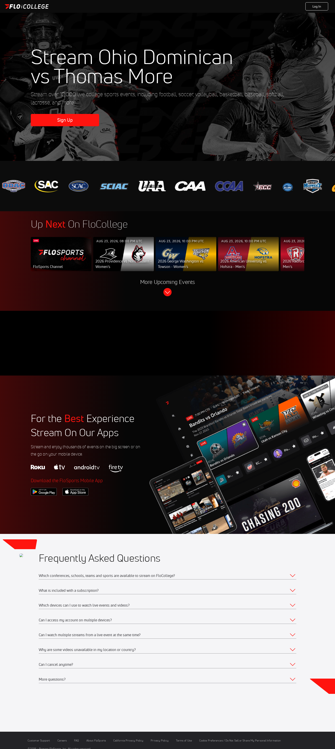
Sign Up (65, 120)
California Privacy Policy (128, 740)
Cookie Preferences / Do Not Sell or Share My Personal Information (240, 740)
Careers (62, 740)
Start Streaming (61, 259)
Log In (316, 6)
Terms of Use (184, 740)
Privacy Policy (159, 740)
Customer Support (39, 740)
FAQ (76, 740)
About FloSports (96, 740)
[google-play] (44, 503)
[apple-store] (75, 503)
